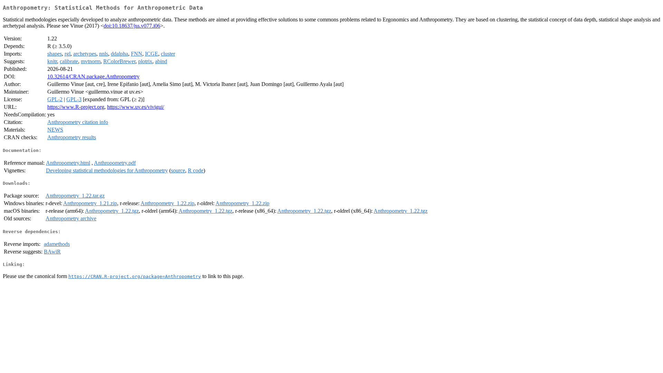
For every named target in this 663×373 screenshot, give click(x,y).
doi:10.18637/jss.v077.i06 (132, 26)
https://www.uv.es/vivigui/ (135, 107)
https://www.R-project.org (75, 107)
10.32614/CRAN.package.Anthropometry (93, 76)
